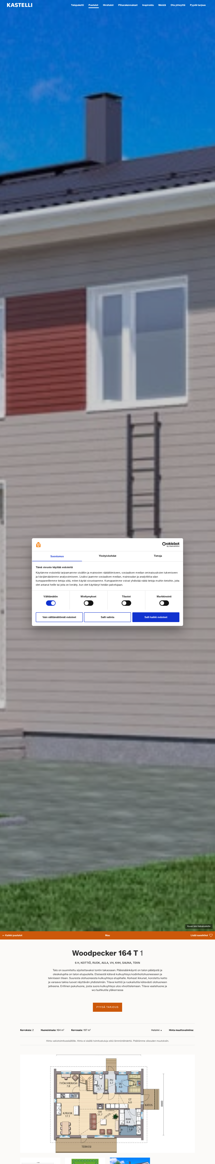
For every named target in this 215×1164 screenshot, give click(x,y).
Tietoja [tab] (158, 555)
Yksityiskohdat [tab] (107, 555)
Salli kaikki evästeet (155, 617)
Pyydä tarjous (107, 1007)
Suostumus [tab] (57, 556)
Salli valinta (107, 617)
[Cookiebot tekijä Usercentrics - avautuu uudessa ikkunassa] (164, 544)
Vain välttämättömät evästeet (59, 617)
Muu (107, 935)
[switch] (88, 603)
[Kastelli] (19, 5)
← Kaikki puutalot (12, 935)
